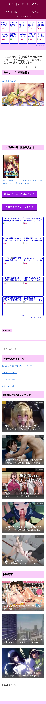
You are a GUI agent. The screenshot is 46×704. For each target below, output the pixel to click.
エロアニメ (8, 331)
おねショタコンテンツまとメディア (17, 366)
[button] (42, 349)
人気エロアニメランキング (20, 207)
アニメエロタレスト (39, 45)
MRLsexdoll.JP (8, 386)
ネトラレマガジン (9, 373)
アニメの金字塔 (8, 379)
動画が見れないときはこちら (19, 194)
